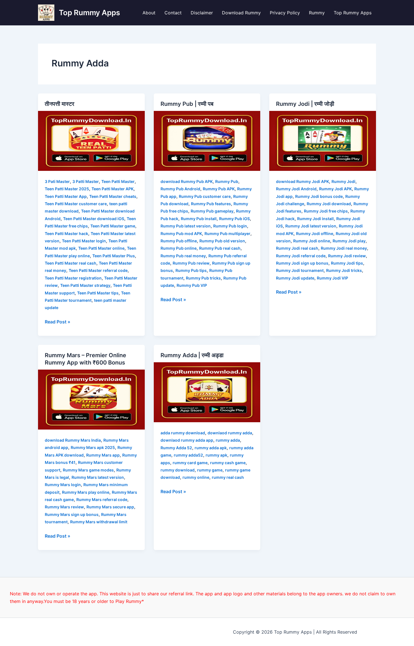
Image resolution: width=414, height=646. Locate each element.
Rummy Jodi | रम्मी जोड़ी (305, 103)
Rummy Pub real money (183, 255)
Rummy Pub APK (219, 188)
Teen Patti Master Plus (113, 255)
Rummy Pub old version (222, 240)
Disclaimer (202, 12)
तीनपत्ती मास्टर (59, 103)
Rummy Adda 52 (176, 447)
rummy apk (216, 455)
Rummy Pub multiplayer (227, 233)
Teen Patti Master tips (98, 292)
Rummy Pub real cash (220, 248)
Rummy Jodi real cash (297, 248)
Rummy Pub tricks (203, 278)
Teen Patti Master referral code (98, 270)
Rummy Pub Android (180, 188)
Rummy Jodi (343, 181)
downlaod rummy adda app (187, 440)
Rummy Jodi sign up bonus (302, 263)
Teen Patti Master (118, 181)
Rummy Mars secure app (110, 506)
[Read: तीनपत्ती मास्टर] (91, 140)
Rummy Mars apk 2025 (93, 447)
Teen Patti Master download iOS (93, 218)
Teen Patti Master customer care (76, 203)
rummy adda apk (211, 447)
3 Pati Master (57, 181)
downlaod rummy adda (230, 432)
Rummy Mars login (63, 484)
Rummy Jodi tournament (300, 270)
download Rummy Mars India (73, 440)
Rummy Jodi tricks (344, 270)
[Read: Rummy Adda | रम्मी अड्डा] (207, 392)
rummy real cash (228, 477)
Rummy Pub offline (179, 240)
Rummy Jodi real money (344, 248)
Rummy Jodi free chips (326, 211)
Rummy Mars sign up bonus (72, 514)
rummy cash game (228, 462)
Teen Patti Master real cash (70, 263)
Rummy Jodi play (349, 240)
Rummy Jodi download (329, 203)
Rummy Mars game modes (88, 470)
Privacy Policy (285, 12)
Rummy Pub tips (191, 270)
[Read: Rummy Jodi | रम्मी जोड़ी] (322, 140)
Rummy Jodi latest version (310, 225)
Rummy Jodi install (315, 218)
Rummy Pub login (230, 225)
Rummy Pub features (211, 203)
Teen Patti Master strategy (85, 285)
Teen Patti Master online (101, 248)
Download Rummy (241, 12)
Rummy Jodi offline (314, 233)
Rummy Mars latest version (98, 477)
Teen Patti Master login (84, 240)
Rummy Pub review (191, 263)
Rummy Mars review (64, 506)
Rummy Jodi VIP (332, 278)
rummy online (195, 477)
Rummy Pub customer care (205, 196)
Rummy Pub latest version (186, 225)
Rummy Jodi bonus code (319, 196)
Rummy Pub (226, 181)
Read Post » (57, 321)
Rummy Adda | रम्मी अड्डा (192, 355)
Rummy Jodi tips (347, 263)
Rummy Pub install (199, 218)
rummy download (178, 470)
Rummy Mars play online (85, 492)
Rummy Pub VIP (192, 285)
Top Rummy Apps (89, 12)
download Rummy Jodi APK (302, 181)
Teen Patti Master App (66, 196)
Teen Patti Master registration (73, 278)
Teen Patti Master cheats (112, 196)
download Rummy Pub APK (187, 181)
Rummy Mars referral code (101, 499)
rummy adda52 (188, 455)
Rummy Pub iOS (234, 218)
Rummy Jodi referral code (301, 255)
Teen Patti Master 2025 (67, 188)
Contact (173, 12)
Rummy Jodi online (311, 240)
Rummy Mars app (103, 455)
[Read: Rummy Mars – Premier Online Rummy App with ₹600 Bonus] (91, 399)
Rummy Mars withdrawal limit (98, 521)
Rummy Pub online (179, 248)
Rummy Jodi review (347, 255)
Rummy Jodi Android (296, 188)
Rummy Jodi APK (335, 188)
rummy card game (190, 462)
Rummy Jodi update (295, 278)
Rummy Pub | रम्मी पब (187, 103)
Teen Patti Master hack (66, 233)
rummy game (209, 470)
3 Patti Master (85, 181)
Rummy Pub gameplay (212, 211)
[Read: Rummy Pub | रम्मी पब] (207, 140)
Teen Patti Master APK (112, 188)
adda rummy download (183, 432)
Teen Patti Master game (112, 225)
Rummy (317, 12)
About (149, 12)
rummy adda (228, 440)
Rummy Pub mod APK (181, 233)
